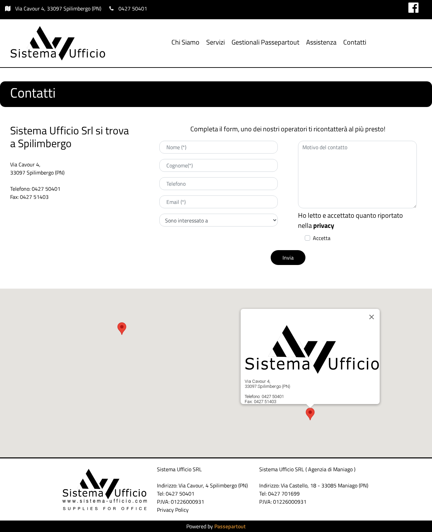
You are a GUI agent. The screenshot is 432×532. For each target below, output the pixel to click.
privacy (323, 225)
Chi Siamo (185, 42)
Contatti (354, 42)
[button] (288, 257)
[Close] (371, 317)
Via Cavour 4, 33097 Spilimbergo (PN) (58, 8)
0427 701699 (284, 493)
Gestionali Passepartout (265, 42)
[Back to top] (413, 513)
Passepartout (230, 526)
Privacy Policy (173, 510)
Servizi (215, 42)
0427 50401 (132, 8)
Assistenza (321, 42)
